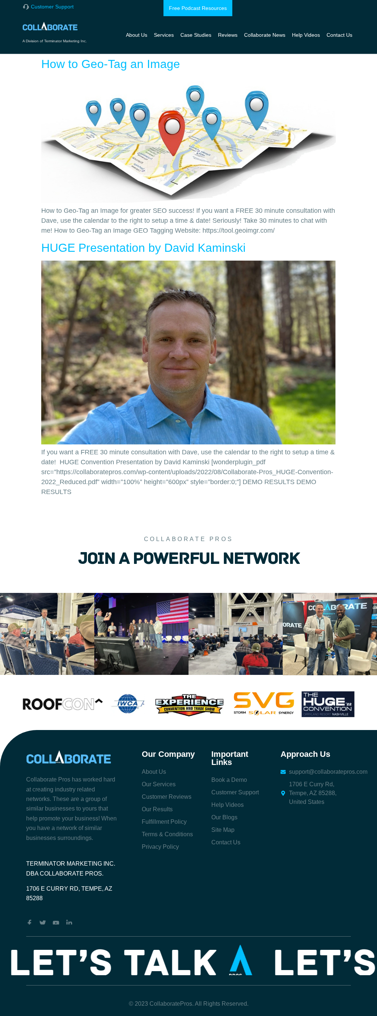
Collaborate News (264, 35)
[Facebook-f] (29, 923)
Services (164, 35)
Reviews (227, 35)
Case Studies (195, 35)
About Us (136, 35)
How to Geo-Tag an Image (110, 64)
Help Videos (306, 35)
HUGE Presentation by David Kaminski (143, 247)
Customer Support (52, 7)
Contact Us (339, 35)
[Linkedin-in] (69, 923)
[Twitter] (42, 923)
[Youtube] (56, 923)
